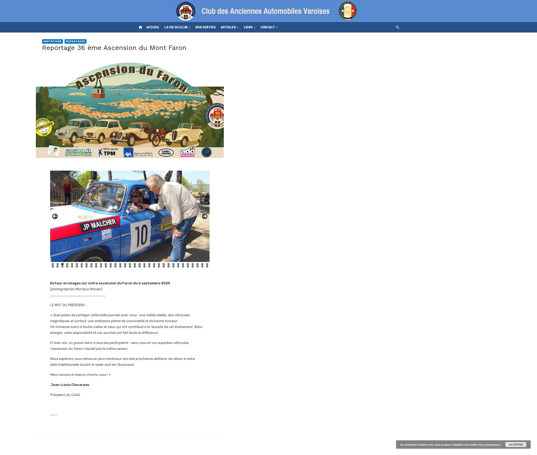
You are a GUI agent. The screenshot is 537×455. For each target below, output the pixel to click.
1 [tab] (53, 264)
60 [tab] (178, 266)
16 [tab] (125, 264)
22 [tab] (154, 264)
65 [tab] (202, 266)
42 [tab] (91, 266)
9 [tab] (91, 264)
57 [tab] (164, 266)
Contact (268, 27)
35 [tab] (57, 266)
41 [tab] (87, 266)
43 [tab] (96, 266)
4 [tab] (67, 264)
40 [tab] (82, 266)
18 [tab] (135, 264)
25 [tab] (168, 264)
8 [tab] (86, 264)
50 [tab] (130, 266)
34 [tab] (53, 266)
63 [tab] (193, 266)
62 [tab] (188, 266)
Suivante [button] (204, 216)
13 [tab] (110, 264)
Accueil (152, 27)
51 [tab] (135, 266)
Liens (248, 27)
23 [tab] (159, 264)
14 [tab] (115, 264)
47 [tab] (115, 266)
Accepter (516, 444)
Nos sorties (206, 27)
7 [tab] (82, 264)
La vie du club (176, 27)
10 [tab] (96, 264)
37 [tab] (67, 266)
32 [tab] (202, 264)
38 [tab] (72, 266)
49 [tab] (125, 266)
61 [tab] (183, 266)
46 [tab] (110, 266)
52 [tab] (139, 266)
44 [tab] (101, 266)
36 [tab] (62, 266)
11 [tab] (101, 264)
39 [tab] (77, 266)
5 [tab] (72, 264)
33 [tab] (207, 264)
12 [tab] (106, 264)
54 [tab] (149, 266)
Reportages (75, 41)
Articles (228, 27)
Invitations (52, 41)
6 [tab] (77, 264)
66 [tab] (207, 266)
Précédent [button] (55, 216)
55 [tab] (154, 266)
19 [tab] (139, 264)
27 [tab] (178, 264)
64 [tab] (197, 266)
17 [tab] (130, 264)
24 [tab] (164, 264)
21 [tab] (149, 264)
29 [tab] (188, 264)
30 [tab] (193, 264)
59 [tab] (173, 266)
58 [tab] (168, 266)
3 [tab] (62, 264)
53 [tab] (144, 266)
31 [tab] (198, 264)
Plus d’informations (490, 444)
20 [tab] (144, 264)
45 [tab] (106, 266)
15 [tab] (120, 264)
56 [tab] (159, 266)
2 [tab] (57, 264)
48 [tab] (120, 266)
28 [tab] (183, 264)
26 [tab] (173, 264)
